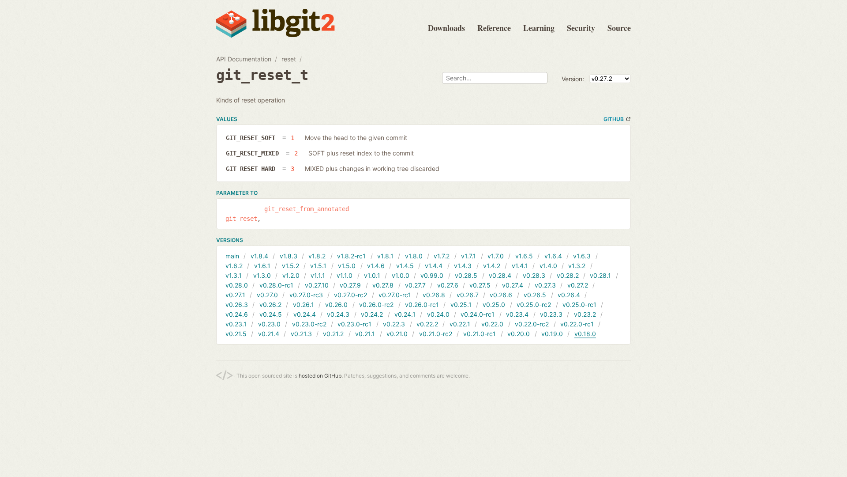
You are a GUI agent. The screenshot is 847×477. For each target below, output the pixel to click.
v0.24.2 (372, 314)
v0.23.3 (551, 314)
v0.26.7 (468, 295)
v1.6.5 (524, 256)
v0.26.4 (569, 295)
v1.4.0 (548, 265)
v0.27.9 (350, 285)
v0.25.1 (461, 304)
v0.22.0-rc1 (577, 324)
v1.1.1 (318, 275)
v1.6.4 (553, 256)
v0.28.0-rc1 (276, 285)
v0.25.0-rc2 (534, 304)
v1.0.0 (400, 275)
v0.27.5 (480, 285)
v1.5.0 (347, 265)
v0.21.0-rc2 (435, 333)
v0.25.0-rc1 (579, 304)
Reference (494, 28)
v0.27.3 (545, 285)
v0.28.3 (534, 275)
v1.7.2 (442, 256)
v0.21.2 (333, 333)
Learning (539, 28)
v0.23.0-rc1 (354, 324)
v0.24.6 (236, 314)
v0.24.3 (338, 314)
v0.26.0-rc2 (376, 304)
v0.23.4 (517, 314)
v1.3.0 (262, 275)
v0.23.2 (585, 314)
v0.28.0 (236, 285)
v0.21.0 (397, 333)
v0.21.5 (236, 333)
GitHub (613, 119)
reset (288, 59)
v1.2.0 (291, 275)
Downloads (446, 28)
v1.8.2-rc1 (351, 256)
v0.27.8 (383, 285)
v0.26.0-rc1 (422, 304)
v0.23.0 (269, 324)
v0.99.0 (431, 275)
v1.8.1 (385, 256)
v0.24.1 (405, 314)
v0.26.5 (535, 295)
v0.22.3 (394, 324)
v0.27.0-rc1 (395, 295)
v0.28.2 (568, 275)
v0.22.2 (427, 324)
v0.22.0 (492, 324)
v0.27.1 (235, 295)
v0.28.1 (600, 275)
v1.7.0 (495, 256)
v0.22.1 (460, 324)
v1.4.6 (376, 265)
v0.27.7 (415, 285)
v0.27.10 (317, 285)
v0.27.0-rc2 (350, 295)
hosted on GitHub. (321, 375)
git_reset (241, 218)
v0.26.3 (236, 304)
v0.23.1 (236, 324)
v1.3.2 (576, 265)
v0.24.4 (304, 314)
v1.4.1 (520, 265)
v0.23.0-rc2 (309, 324)
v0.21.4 (268, 333)
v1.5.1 (318, 265)
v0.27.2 (577, 285)
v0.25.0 (494, 304)
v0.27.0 (267, 295)
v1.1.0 (344, 275)
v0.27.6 (447, 285)
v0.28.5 (466, 275)
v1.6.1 (262, 265)
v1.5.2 (290, 265)
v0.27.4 (512, 285)
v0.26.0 (336, 304)
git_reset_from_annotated (306, 208)
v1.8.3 (288, 256)
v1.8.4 (259, 256)
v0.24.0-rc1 (478, 314)
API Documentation (243, 59)
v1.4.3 (463, 265)
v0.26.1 (303, 304)
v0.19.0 (552, 333)
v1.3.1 (233, 275)
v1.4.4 (433, 265)
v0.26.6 (501, 295)
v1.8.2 (317, 256)
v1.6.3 (582, 256)
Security (581, 28)
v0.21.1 (365, 333)
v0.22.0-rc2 (532, 324)
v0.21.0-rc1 (479, 333)
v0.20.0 (518, 333)
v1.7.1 (468, 256)
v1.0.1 (372, 275)
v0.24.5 (270, 314)
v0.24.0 (438, 314)
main (232, 256)
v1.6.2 (234, 265)
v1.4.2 (491, 265)
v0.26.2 (270, 304)
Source (619, 28)
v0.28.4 (500, 275)
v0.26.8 (434, 295)
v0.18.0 (585, 333)
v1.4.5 (405, 265)
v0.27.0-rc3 (306, 295)
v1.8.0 (414, 256)
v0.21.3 (301, 333)
